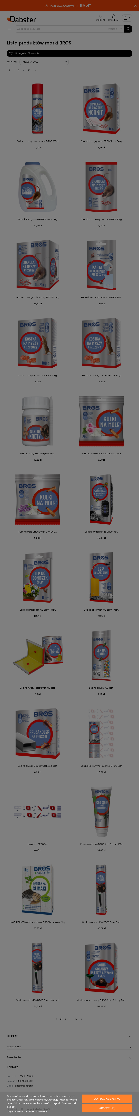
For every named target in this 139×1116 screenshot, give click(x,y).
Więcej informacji (16, 1112)
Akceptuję (107, 1108)
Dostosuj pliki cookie (36, 1112)
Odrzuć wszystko (107, 1098)
